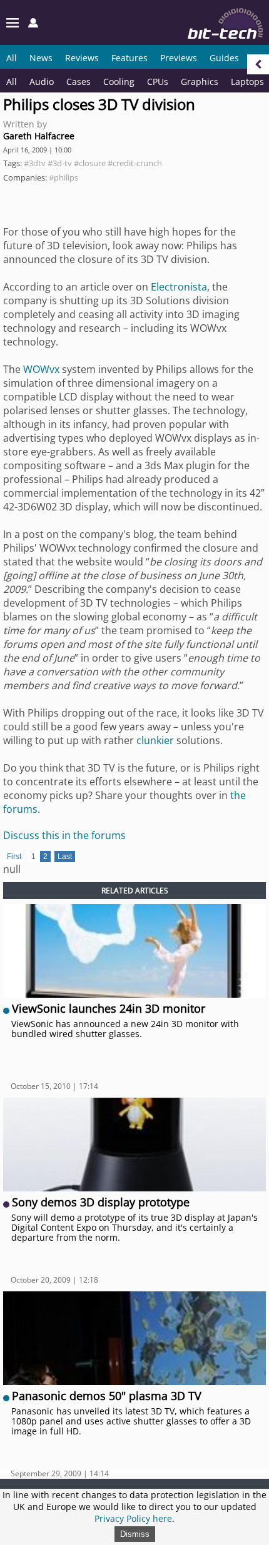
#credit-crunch (135, 163)
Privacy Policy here (133, 1518)
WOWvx (41, 369)
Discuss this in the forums (64, 835)
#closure (90, 163)
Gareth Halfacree (38, 136)
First (14, 856)
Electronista (179, 287)
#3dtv (35, 163)
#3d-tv (60, 163)
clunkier (155, 740)
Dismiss (135, 1534)
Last (65, 856)
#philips (63, 177)
